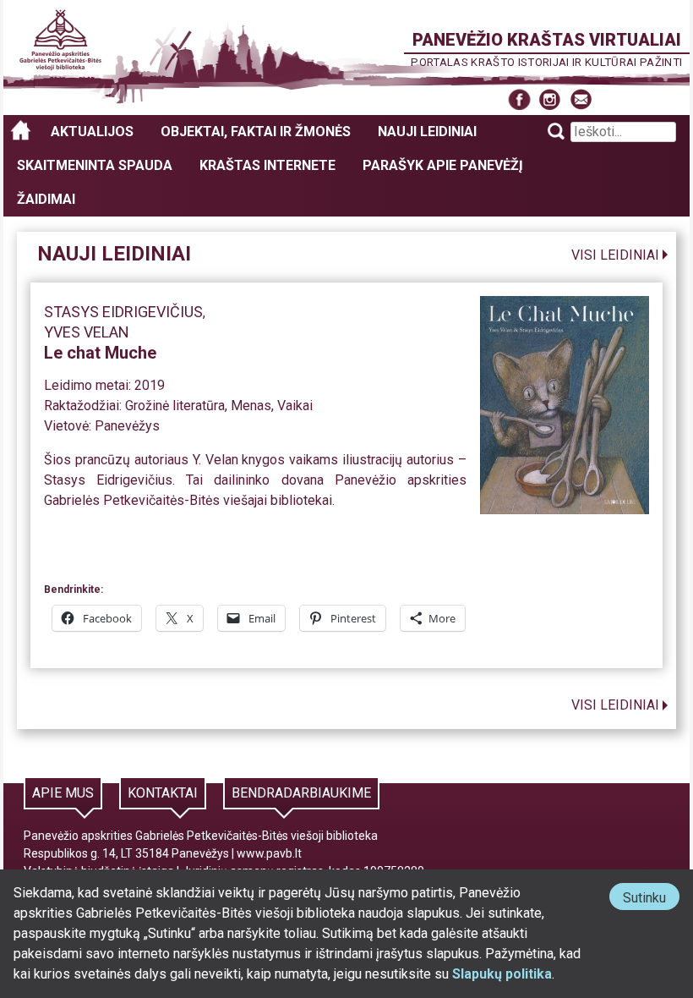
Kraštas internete (267, 165)
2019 (149, 385)
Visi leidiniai (615, 255)
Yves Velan (86, 332)
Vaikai (295, 406)
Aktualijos (92, 131)
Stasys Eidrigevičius (123, 312)
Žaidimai (46, 199)
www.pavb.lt (269, 853)
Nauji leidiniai (427, 131)
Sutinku (651, 899)
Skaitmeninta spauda (94, 165)
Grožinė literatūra (175, 406)
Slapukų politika (502, 974)
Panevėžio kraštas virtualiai (546, 40)
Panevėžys (127, 426)
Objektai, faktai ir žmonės (256, 131)
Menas (251, 406)
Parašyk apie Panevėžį (443, 165)
